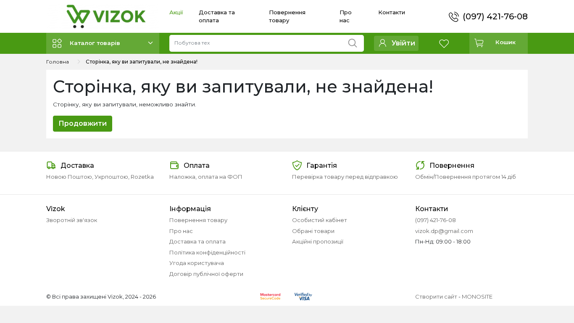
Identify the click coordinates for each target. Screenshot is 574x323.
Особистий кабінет (319, 220)
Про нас (181, 231)
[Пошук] (356, 41)
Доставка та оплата (197, 241)
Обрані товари (313, 231)
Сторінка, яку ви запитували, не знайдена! (141, 61)
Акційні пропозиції (317, 241)
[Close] (545, 287)
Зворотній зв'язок (71, 220)
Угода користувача (196, 262)
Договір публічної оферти (206, 273)
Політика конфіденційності (207, 252)
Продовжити (82, 123)
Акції (176, 12)
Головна (57, 61)
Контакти (391, 12)
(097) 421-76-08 (495, 16)
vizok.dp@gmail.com (444, 231)
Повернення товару (198, 220)
